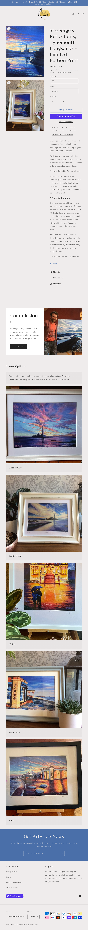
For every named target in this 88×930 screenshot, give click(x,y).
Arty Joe (13, 924)
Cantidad (53, 97)
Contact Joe (19, 346)
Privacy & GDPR (11, 872)
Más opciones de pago (66, 121)
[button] (4, 13)
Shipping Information (14, 882)
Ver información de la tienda (62, 134)
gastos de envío (71, 70)
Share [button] (54, 263)
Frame (52, 86)
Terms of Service (12, 887)
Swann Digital (34, 924)
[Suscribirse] (62, 853)
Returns (8, 877)
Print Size (53, 76)
